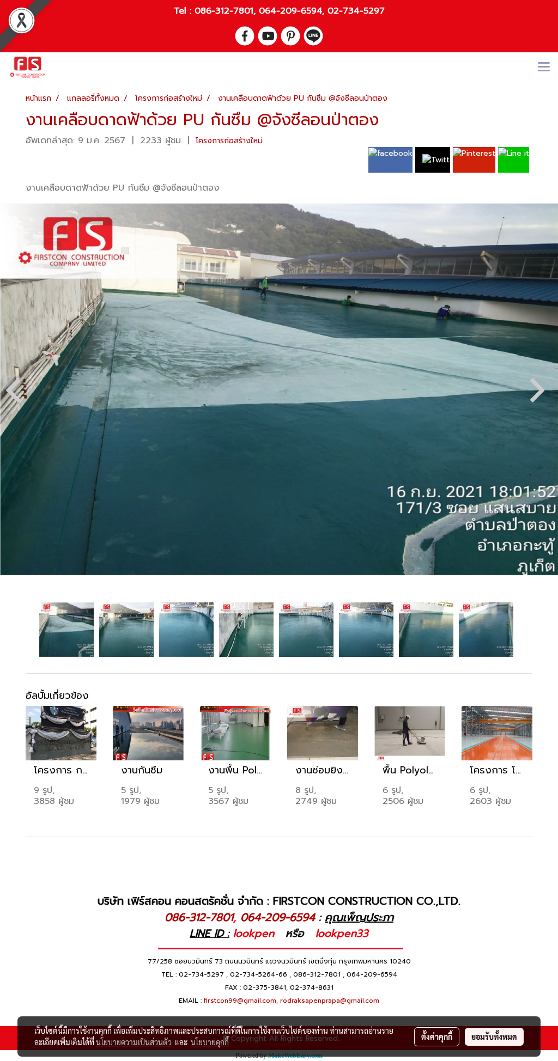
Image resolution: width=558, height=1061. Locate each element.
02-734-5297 (356, 10)
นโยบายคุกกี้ (210, 1042)
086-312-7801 (224, 10)
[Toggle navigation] (544, 68)
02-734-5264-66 (258, 974)
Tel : (184, 10)
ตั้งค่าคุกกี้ (436, 1036)
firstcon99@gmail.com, (241, 1000)
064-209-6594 (290, 10)
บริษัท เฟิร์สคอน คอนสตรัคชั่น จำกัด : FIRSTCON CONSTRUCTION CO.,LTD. (279, 901)
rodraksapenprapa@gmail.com (329, 1000)
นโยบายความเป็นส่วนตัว (134, 1042)
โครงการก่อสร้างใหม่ (229, 141)
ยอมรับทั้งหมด (494, 1036)
